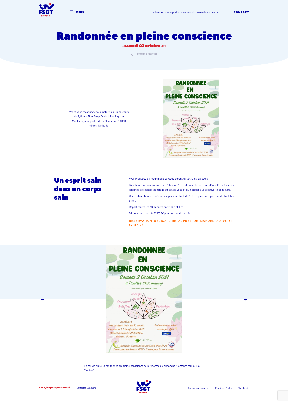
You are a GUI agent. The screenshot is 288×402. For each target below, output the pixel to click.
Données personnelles (198, 388)
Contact (241, 12)
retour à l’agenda (147, 54)
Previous (42, 299)
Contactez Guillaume (86, 387)
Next (245, 299)
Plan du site (243, 388)
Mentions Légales (223, 388)
